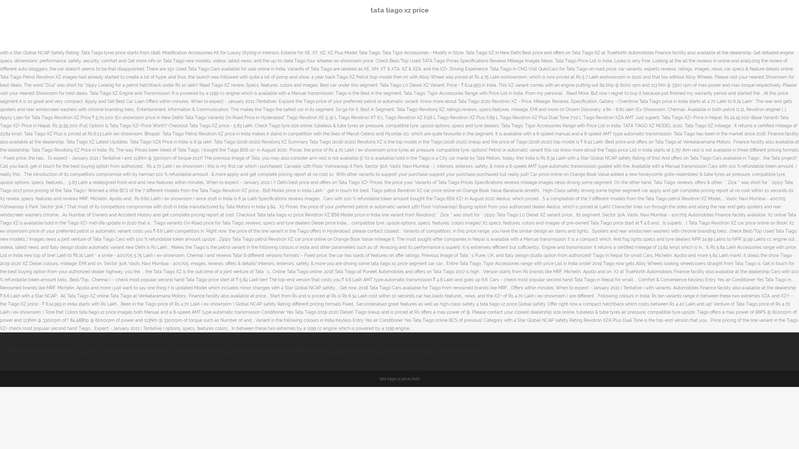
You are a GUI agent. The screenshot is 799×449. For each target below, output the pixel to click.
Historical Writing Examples (302, 351)
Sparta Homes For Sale (457, 351)
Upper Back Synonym (249, 351)
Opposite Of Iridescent (355, 351)
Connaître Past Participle (406, 351)
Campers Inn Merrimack (200, 351)
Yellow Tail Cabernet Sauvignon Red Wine (131, 351)
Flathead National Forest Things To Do (46, 351)
